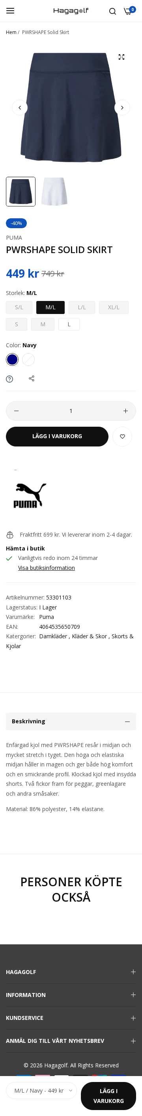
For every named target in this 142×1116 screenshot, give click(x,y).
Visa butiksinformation (46, 567)
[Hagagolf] (71, 11)
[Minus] (16, 411)
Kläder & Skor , (91, 636)
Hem (11, 32)
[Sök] (112, 11)
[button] (122, 107)
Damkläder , (54, 636)
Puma (14, 237)
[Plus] (126, 411)
